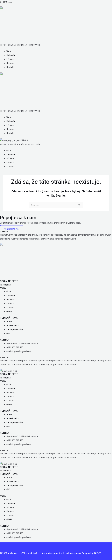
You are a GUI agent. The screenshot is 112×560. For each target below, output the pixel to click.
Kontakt (10, 67)
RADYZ (97, 553)
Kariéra (10, 63)
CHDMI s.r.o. (6, 2)
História (10, 59)
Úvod (8, 51)
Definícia (10, 55)
